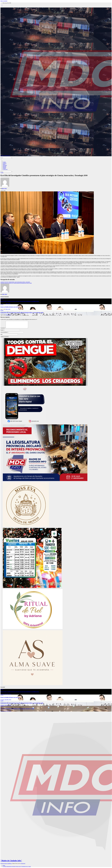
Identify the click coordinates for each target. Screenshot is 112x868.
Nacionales (5, 165)
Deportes (4, 167)
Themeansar (23, 863)
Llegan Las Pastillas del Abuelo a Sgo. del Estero (10, 306)
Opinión (4, 168)
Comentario (2, 327)
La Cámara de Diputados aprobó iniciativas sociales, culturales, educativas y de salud (17, 708)
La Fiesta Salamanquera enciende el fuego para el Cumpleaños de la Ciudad (17, 866)
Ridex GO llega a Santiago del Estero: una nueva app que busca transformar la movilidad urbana (19, 301)
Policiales (4, 166)
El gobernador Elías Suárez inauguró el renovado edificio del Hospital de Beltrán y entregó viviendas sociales (21, 312)
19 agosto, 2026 (3, 699)
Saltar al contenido (3, 0)
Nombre (2, 330)
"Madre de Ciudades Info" (5, 155)
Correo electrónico (4, 332)
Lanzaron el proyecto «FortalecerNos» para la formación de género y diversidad (15, 281)
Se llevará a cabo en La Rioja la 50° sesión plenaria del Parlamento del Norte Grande (16, 283)
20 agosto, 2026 (3, 693)
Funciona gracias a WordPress (6, 863)
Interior (4, 164)
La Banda (4, 163)
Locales (4, 161)
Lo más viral (5, 169)
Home (4, 865)
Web (1, 334)
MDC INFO (4, 188)
